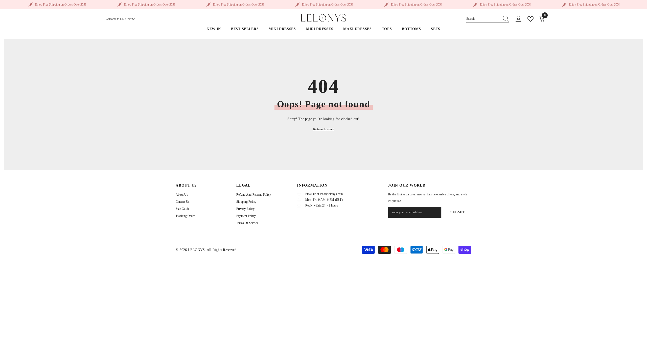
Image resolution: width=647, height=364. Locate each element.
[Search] (487, 19)
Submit (457, 212)
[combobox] (483, 18)
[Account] (519, 19)
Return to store (323, 129)
